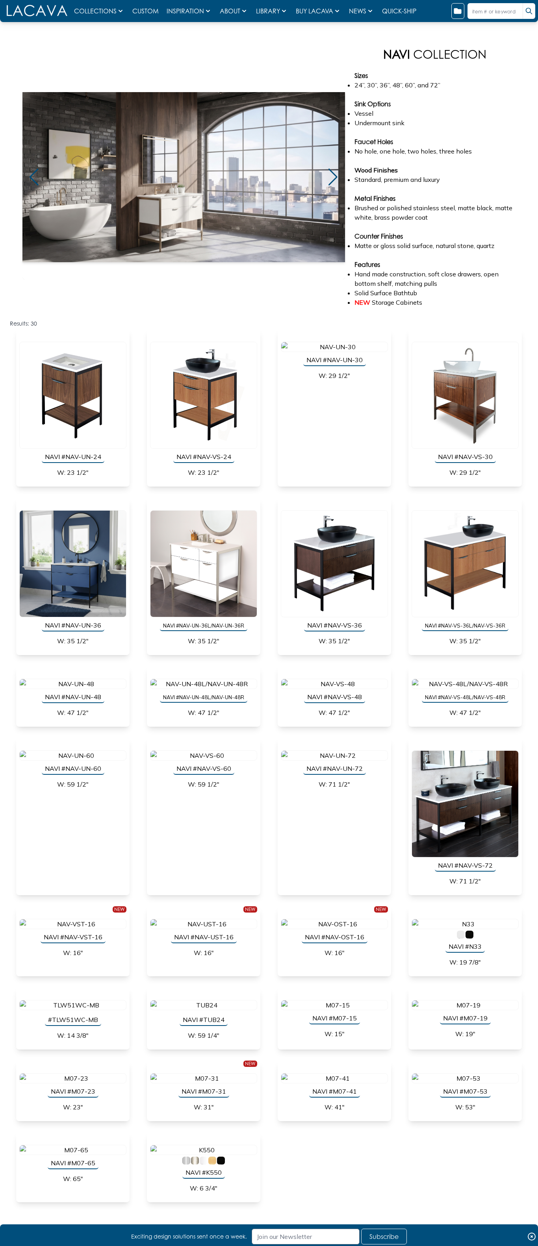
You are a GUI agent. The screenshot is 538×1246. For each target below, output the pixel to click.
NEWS (357, 11)
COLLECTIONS (95, 11)
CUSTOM (146, 11)
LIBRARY (268, 11)
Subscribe (384, 1236)
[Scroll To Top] (522, 1225)
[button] (34, 177)
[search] (529, 11)
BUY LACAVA (314, 11)
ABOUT (230, 11)
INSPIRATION (185, 11)
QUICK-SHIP (399, 11)
